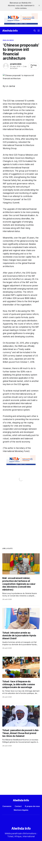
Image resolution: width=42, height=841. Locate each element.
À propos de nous (32, 806)
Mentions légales (21, 810)
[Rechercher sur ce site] (35, 30)
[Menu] (38, 30)
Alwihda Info (10, 30)
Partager (34, 66)
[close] (39, 5)
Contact (18, 806)
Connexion (6, 806)
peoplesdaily (15, 64)
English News (8, 40)
